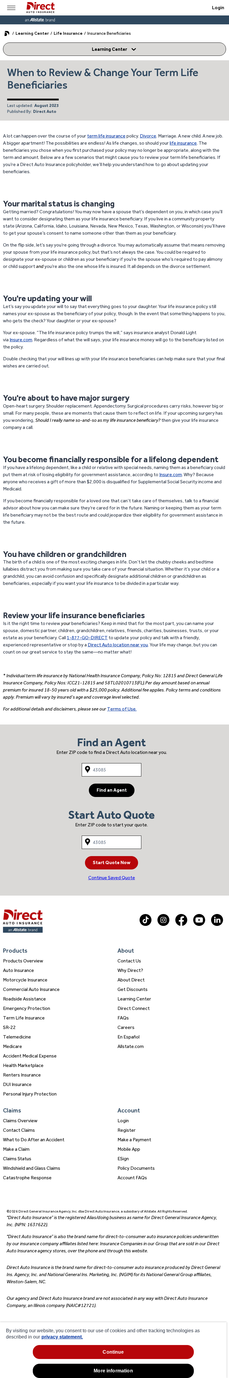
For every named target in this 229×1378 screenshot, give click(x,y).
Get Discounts (132, 989)
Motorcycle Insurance (25, 980)
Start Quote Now (111, 862)
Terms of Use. (122, 709)
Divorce (148, 136)
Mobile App (128, 1149)
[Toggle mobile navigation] (11, 8)
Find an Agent (112, 790)
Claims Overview (20, 1120)
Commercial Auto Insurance (31, 989)
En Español (128, 1037)
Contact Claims (19, 1130)
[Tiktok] (145, 924)
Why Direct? (130, 970)
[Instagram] (163, 924)
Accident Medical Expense (30, 1056)
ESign (123, 1158)
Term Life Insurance (24, 1018)
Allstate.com (130, 1046)
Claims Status (17, 1158)
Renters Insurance (22, 1075)
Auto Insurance (18, 970)
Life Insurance (68, 33)
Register (126, 1130)
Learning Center (32, 33)
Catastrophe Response (27, 1177)
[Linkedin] (217, 924)
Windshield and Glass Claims (31, 1168)
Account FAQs (132, 1177)
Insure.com (21, 339)
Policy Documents (136, 1168)
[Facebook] (181, 924)
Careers (125, 1027)
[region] (113, 1350)
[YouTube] (199, 924)
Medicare (12, 1046)
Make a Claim (16, 1149)
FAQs (123, 1018)
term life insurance (106, 136)
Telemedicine (17, 1037)
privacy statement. (62, 1336)
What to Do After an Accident (33, 1139)
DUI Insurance (17, 1084)
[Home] (40, 7)
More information (113, 1370)
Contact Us (129, 961)
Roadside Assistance (24, 999)
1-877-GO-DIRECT (87, 637)
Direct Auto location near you (118, 645)
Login (218, 7)
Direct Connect (133, 1008)
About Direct (131, 980)
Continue (113, 1352)
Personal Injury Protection (30, 1094)
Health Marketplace (23, 1065)
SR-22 (9, 1027)
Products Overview (23, 961)
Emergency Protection (26, 1008)
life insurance (183, 143)
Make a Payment (134, 1139)
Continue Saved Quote (111, 877)
